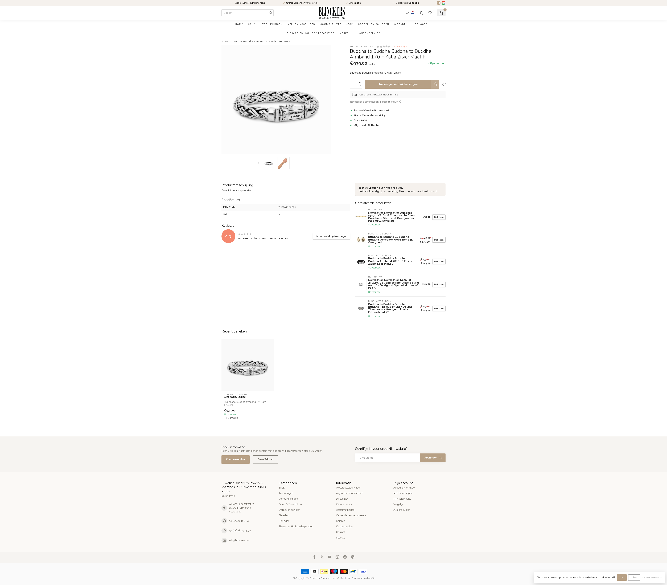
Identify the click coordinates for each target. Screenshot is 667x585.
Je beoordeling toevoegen (331, 236)
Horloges (420, 24)
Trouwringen (272, 24)
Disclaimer (342, 498)
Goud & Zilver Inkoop (336, 24)
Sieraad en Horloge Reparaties (311, 33)
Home (239, 24)
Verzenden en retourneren (351, 515)
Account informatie (404, 487)
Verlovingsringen (301, 24)
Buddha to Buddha (361, 47)
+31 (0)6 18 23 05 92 (240, 530)
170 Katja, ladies (235, 396)
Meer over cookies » (652, 577)
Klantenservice (368, 33)
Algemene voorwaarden (349, 493)
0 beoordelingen (400, 46)
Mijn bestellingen (403, 493)
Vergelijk (233, 418)
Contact (340, 532)
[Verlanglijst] (430, 12)
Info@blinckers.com (240, 540)
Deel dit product (390, 101)
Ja (621, 577)
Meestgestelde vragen (348, 487)
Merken (345, 33)
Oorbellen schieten (373, 24)
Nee (634, 577)
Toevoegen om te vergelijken (364, 101)
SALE (251, 24)
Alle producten (401, 509)
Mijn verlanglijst (402, 498)
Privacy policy (344, 504)
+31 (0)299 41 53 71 (239, 520)
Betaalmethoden (345, 509)
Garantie (340, 521)
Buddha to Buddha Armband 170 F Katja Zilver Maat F (262, 41)
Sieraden (401, 24)
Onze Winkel (265, 459)
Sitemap (340, 537)
